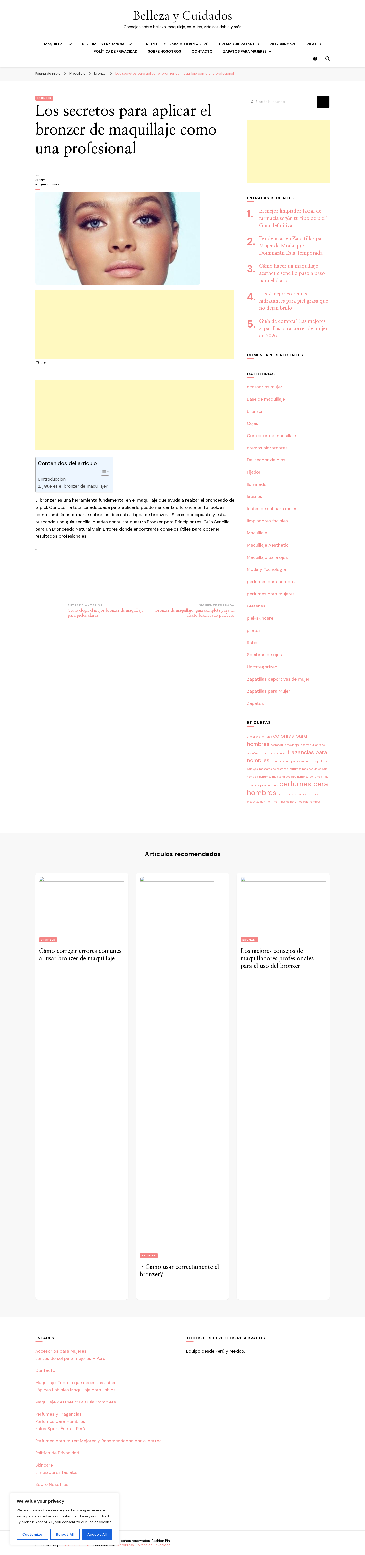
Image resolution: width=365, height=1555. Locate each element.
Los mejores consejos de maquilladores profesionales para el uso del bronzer (277, 958)
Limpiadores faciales (56, 1472)
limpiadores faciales (267, 521)
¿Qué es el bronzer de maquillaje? (75, 486)
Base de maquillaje (266, 399)
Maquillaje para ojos (267, 557)
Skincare (44, 1465)
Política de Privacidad (115, 51)
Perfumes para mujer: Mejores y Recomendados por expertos (98, 1441)
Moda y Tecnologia (266, 569)
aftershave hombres (259, 736)
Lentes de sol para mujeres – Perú (175, 44)
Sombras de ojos (264, 655)
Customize (32, 1534)
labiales (254, 496)
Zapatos (255, 703)
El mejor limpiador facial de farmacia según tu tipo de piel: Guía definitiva (293, 218)
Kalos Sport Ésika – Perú (60, 1429)
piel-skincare (283, 44)
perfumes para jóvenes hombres (298, 794)
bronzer (44, 98)
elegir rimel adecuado (273, 753)
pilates (314, 44)
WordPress (125, 1545)
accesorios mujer (264, 387)
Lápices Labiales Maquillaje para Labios (75, 1390)
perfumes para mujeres (271, 594)
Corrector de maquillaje (271, 436)
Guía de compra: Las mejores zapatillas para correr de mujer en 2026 (293, 328)
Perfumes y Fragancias (104, 44)
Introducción (53, 479)
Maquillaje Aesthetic (268, 545)
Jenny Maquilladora (47, 182)
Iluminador (257, 484)
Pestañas (256, 606)
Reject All (65, 1534)
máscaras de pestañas (273, 769)
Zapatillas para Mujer (268, 691)
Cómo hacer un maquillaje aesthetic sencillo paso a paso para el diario (292, 273)
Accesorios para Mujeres (60, 1351)
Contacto (202, 51)
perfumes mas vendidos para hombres (283, 776)
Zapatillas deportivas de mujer (278, 679)
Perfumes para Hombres (60, 1421)
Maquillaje (55, 44)
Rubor (253, 642)
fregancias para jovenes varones (291, 761)
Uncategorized (262, 667)
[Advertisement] (135, 324)
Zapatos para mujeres (245, 51)
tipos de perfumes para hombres (300, 801)
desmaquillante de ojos (285, 745)
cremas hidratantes (239, 44)
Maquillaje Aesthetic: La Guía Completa (75, 1402)
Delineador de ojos (266, 460)
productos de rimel (258, 801)
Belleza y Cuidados (182, 15)
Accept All (97, 1534)
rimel (275, 801)
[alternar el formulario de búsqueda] (327, 58)
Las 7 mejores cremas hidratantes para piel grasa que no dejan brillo (293, 301)
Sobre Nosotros (164, 51)
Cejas (252, 423)
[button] (102, 471)
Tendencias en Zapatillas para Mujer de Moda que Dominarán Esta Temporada (292, 246)
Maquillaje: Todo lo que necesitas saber (75, 1383)
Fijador (254, 472)
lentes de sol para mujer (272, 509)
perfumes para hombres (272, 582)
